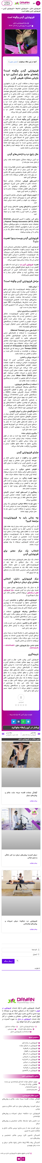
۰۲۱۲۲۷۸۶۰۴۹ (34, 648)
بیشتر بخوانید (33, 801)
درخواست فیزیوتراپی (7, 3)
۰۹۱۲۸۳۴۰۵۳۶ (10, 645)
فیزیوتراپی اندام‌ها (22, 8)
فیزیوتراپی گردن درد (26, 264)
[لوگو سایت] (22, 3)
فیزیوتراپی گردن (8, 8)
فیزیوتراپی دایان (35, 8)
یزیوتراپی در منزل (24, 1019)
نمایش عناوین (13, 62)
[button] (28, 721)
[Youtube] (19, 1159)
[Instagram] (23, 1159)
